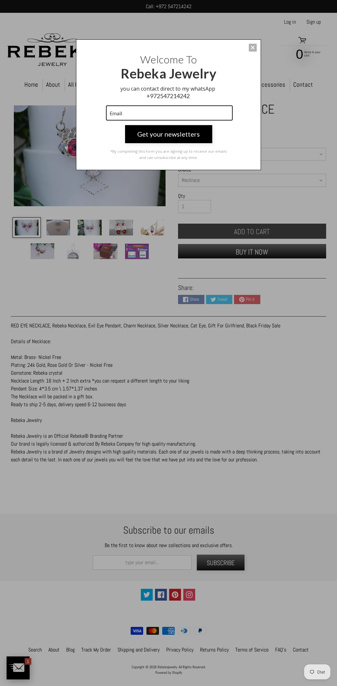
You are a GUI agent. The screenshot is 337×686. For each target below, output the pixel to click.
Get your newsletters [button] (168, 134)
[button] (253, 48)
